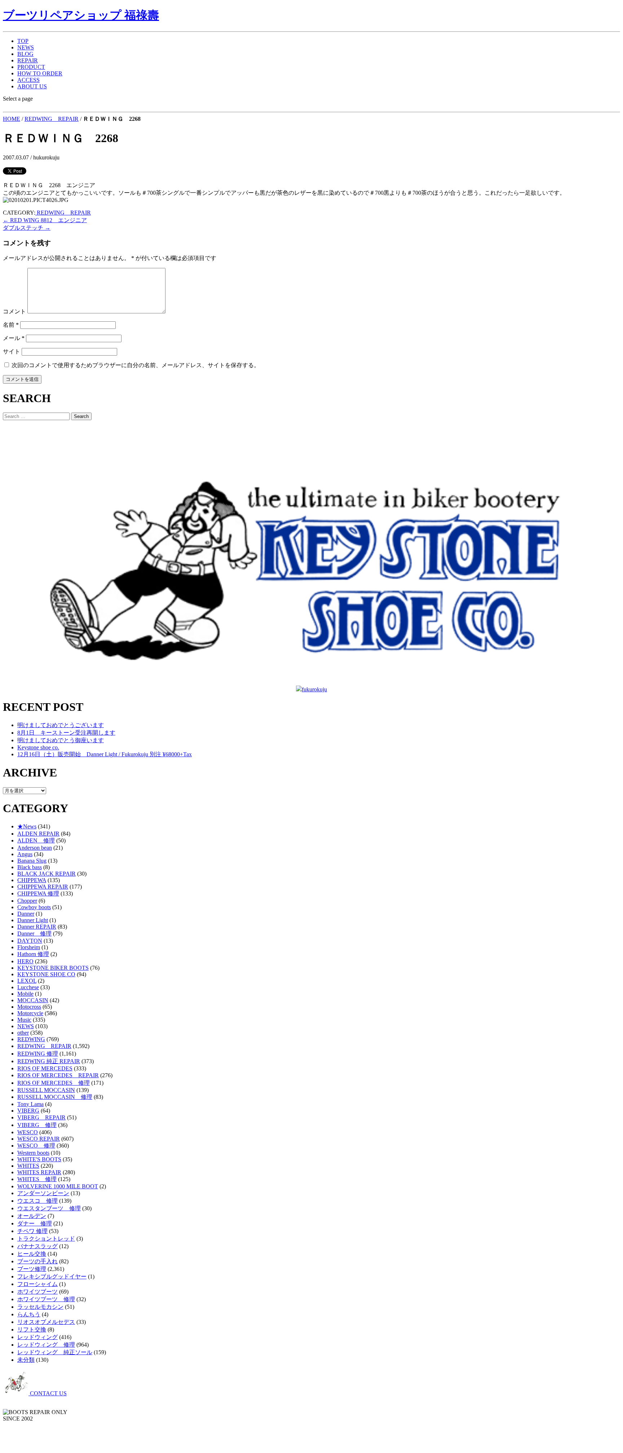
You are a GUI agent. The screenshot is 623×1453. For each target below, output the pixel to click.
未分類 (26, 1360)
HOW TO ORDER (39, 73)
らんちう (28, 1314)
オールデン (31, 1216)
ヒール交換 (31, 1254)
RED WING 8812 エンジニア (45, 220)
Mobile (25, 994)
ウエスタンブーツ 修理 (49, 1208)
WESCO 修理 (36, 1145)
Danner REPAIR (36, 927)
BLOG (25, 54)
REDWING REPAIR (52, 119)
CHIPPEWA (31, 880)
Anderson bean (34, 848)
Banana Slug (32, 861)
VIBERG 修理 (37, 1125)
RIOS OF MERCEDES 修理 (53, 1083)
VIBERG (28, 1111)
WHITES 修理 (37, 1179)
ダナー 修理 (34, 1223)
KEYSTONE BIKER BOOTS (53, 968)
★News (26, 826)
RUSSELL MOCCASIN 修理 (54, 1097)
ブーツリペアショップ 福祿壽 (81, 15)
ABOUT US (32, 86)
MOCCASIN (32, 1000)
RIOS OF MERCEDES (44, 1068)
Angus (24, 854)
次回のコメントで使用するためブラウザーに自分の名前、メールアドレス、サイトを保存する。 (136, 365)
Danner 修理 (34, 933)
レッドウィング (37, 1337)
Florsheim (28, 947)
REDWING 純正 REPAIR (48, 1061)
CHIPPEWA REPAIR (42, 887)
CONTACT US (47, 1393)
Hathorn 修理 (33, 954)
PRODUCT (31, 67)
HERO (25, 961)
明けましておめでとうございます (60, 725)
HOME (11, 119)
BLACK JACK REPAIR (46, 874)
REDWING (31, 1039)
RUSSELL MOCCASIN (46, 1090)
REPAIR (27, 60)
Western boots (33, 1153)
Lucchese (28, 987)
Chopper (27, 901)
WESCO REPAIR (38, 1139)
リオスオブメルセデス (46, 1322)
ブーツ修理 (31, 1269)
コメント (14, 311)
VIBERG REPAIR (41, 1117)
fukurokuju (314, 689)
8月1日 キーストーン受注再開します (66, 733)
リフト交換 (31, 1329)
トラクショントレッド (46, 1239)
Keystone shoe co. (38, 747)
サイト (11, 351)
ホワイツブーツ (37, 1292)
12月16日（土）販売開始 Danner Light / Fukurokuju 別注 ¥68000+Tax (104, 754)
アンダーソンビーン (43, 1193)
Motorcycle (30, 1013)
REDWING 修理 (37, 1054)
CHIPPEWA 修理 (38, 893)
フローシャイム (37, 1284)
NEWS (25, 47)
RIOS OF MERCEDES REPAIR (58, 1075)
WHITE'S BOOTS (39, 1159)
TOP (22, 41)
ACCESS (28, 80)
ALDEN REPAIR (38, 834)
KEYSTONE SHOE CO (46, 974)
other (23, 1033)
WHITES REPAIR (39, 1172)
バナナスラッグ (37, 1246)
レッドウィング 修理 (46, 1345)
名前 (11, 325)
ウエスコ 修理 (37, 1201)
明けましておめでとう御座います (60, 740)
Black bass (29, 867)
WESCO (27, 1132)
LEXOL (26, 981)
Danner (25, 914)
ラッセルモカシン (40, 1307)
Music (24, 1020)
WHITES (28, 1166)
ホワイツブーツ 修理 (46, 1299)
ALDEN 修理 (36, 840)
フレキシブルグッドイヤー (52, 1276)
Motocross (29, 1007)
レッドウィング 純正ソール (54, 1352)
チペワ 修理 (32, 1231)
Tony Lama (30, 1104)
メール (14, 338)
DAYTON (29, 941)
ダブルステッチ (26, 228)
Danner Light (32, 920)
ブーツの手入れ (37, 1261)
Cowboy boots (34, 907)
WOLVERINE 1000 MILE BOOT (57, 1186)
